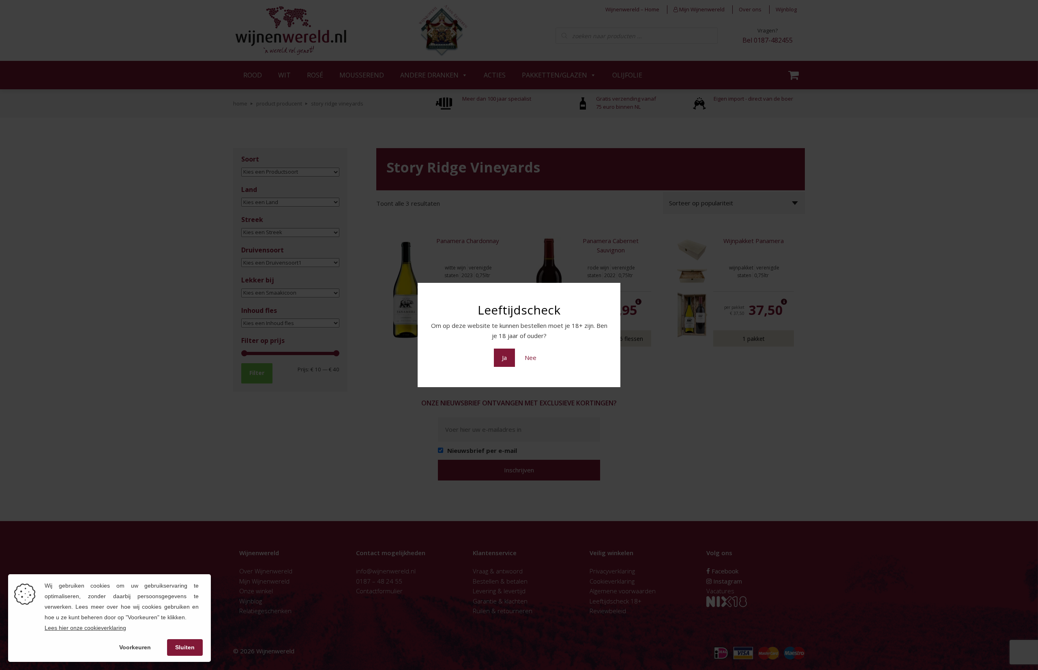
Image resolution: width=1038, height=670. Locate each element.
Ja (504, 357)
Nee (530, 357)
